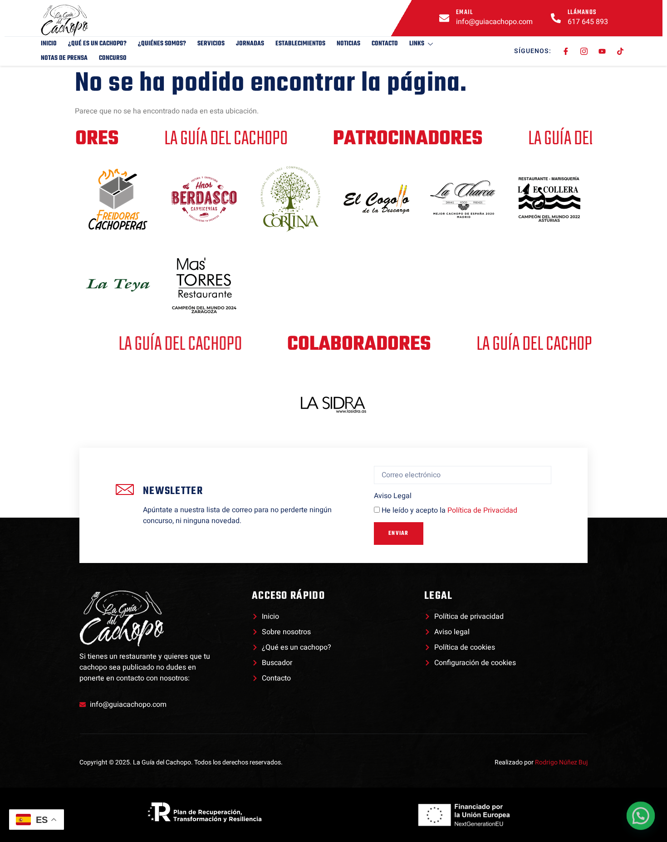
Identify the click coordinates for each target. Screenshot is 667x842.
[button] (641, 816)
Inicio (49, 44)
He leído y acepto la (449, 510)
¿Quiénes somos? (162, 44)
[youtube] (602, 51)
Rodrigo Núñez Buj (561, 762)
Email (464, 12)
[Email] (444, 18)
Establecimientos (300, 44)
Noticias (348, 44)
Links (416, 44)
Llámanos (582, 12)
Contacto (385, 44)
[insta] (584, 51)
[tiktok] (620, 51)
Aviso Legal (393, 495)
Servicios (211, 44)
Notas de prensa (64, 58)
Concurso (113, 58)
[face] (566, 51)
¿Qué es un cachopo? (97, 44)
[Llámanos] (556, 18)
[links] (86, 20)
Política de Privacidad (482, 510)
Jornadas (250, 44)
